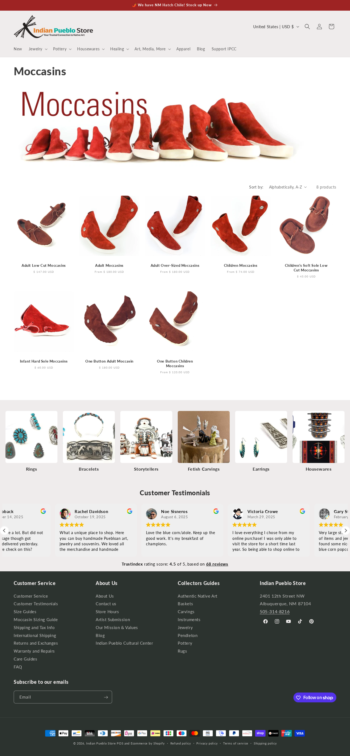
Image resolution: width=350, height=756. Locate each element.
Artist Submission (113, 619)
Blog (100, 635)
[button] (37, 49)
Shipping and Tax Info (34, 627)
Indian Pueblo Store (101, 743)
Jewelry (185, 627)
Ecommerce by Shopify (148, 743)
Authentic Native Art (197, 596)
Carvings (186, 611)
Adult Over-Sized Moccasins (175, 265)
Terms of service (235, 743)
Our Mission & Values (117, 627)
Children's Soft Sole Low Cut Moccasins (306, 267)
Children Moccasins (241, 265)
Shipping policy (265, 743)
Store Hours (107, 611)
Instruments (189, 619)
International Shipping (35, 635)
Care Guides (25, 659)
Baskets (185, 604)
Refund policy (180, 743)
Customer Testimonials (36, 604)
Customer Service (31, 596)
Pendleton (187, 635)
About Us (105, 596)
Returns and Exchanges (36, 643)
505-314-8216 (275, 611)
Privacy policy (207, 743)
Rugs (182, 651)
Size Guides (25, 611)
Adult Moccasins (109, 265)
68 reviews (217, 563)
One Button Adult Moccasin (109, 361)
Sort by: (256, 187)
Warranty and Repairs (34, 651)
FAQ (18, 666)
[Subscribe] (106, 697)
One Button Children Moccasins (175, 363)
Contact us (106, 604)
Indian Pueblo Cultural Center (124, 643)
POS (120, 743)
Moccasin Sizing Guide (36, 619)
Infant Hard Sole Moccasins (44, 361)
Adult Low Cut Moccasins (44, 265)
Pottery (185, 643)
